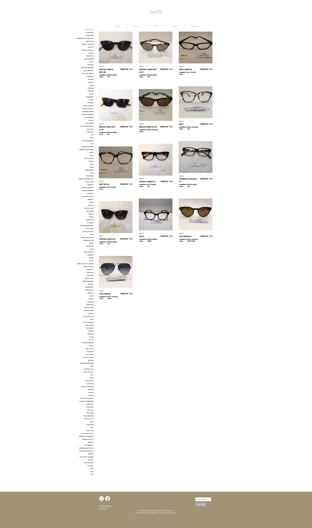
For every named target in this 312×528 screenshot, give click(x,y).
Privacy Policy (103, 508)
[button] (117, 26)
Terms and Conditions (105, 506)
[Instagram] (101, 498)
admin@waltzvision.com (163, 511)
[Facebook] (107, 498)
